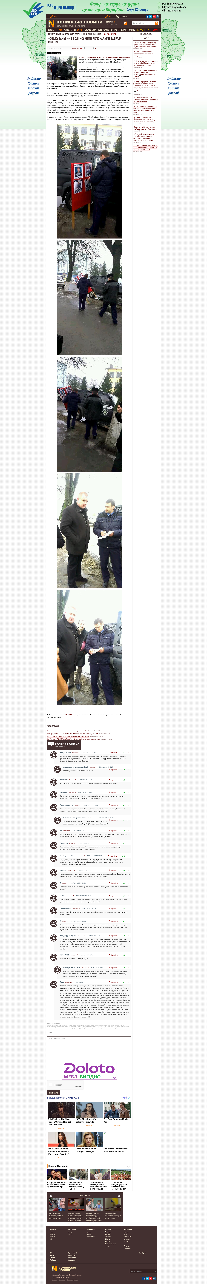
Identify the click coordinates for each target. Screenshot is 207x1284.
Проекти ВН (115, 30)
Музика (126, 1232)
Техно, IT (108, 1246)
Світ (51, 1239)
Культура (87, 30)
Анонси (89, 34)
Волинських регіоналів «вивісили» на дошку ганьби (67, 731)
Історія (126, 1241)
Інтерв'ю (51, 34)
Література (128, 1237)
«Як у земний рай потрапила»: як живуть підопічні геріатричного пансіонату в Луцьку (145, 73)
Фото (67, 34)
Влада (70, 1232)
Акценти (124, 30)
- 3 (128, 896)
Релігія (107, 1241)
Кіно (125, 1234)
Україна (52, 1237)
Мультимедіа (85, 1195)
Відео (72, 34)
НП (75, 30)
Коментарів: (77, 48)
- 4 (128, 780)
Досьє (83, 34)
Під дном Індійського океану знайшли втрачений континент (145, 128)
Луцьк (51, 1232)
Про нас (54, 1280)
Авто (94, 30)
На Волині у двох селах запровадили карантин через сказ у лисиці (144, 53)
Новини (51, 30)
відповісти (113, 752)
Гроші (89, 1232)
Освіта (107, 1234)
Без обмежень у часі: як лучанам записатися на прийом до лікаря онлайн (145, 99)
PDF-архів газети (146, 34)
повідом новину (143, 30)
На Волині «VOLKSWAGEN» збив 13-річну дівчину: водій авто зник (73, 739)
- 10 (128, 752)
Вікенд (107, 1239)
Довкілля (108, 1237)
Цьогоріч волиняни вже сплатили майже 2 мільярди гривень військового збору (144, 119)
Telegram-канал (71, 714)
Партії (70, 1234)
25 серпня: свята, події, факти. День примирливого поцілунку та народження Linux (145, 147)
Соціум (108, 1229)
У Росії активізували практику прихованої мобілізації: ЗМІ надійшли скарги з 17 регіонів (144, 44)
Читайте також (53, 726)
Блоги (77, 34)
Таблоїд (106, 30)
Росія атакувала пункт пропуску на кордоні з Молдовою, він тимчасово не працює (145, 63)
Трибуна (132, 30)
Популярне (97, 34)
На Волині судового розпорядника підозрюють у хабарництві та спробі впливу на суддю (113, 1215)
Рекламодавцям (72, 1280)
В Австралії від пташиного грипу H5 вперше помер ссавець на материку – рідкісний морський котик (143, 137)
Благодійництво (110, 1244)
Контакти (62, 1280)
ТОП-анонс (127, 1248)
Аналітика (60, 34)
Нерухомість (91, 1237)
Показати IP (75, 752)
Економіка (68, 30)
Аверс (155, 30)
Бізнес (89, 1234)
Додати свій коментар (67, 743)
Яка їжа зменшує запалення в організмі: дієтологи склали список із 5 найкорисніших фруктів (145, 109)
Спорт (100, 30)
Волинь (52, 1234)
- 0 (128, 830)
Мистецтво (127, 1239)
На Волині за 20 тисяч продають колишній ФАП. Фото (68, 736)
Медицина (108, 1232)
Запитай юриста (110, 34)
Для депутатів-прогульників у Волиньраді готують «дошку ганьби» (73, 733)
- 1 (128, 820)
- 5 (128, 769)
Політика (72, 1229)
